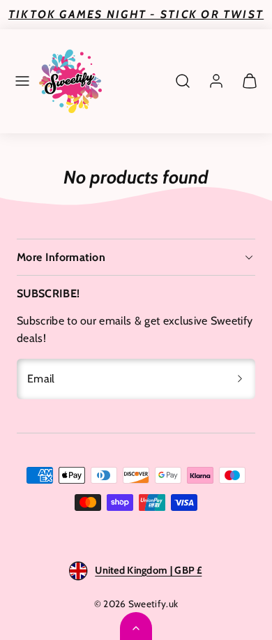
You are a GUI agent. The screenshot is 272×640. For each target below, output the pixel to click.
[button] (22, 81)
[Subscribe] (240, 379)
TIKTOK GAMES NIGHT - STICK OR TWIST (136, 14)
